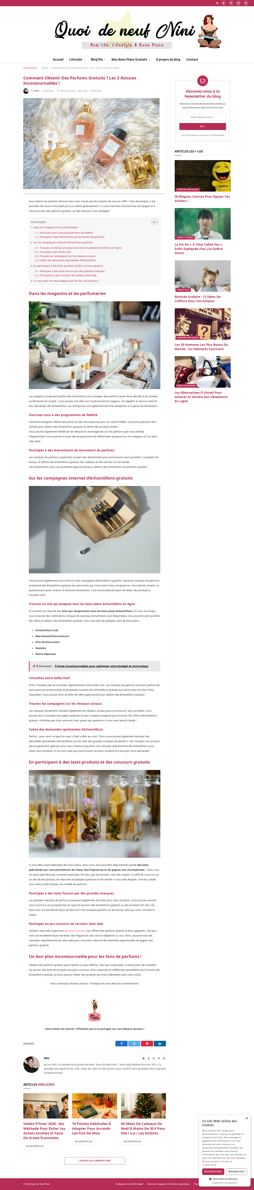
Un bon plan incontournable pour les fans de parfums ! (66, 280)
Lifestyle (75, 59)
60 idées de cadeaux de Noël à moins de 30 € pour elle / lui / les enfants (143, 1128)
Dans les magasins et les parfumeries (56, 227)
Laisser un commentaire (94, 1160)
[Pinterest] (11, 226)
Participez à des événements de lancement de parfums (72, 236)
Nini (36, 91)
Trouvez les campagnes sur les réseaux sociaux (68, 256)
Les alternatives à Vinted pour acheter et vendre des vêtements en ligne (201, 396)
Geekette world (185, 237)
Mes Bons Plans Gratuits (129, 59)
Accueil (58, 59)
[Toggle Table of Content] (153, 222)
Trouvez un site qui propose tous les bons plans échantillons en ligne (80, 247)
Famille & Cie (183, 290)
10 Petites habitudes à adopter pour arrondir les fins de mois (91, 1128)
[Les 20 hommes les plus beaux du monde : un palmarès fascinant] (203, 324)
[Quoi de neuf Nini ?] (127, 29)
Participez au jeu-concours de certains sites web (68, 275)
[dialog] (225, 1151)
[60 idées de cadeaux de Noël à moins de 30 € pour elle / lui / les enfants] (143, 1106)
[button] (224, 1179)
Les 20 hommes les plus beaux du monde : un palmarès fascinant (201, 346)
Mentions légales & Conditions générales (169, 1184)
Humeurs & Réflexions (188, 190)
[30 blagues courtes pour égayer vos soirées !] (203, 176)
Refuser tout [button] (236, 1171)
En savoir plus (35, 1146)
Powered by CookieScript (225, 1183)
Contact (192, 59)
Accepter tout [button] (213, 1171)
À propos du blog (168, 59)
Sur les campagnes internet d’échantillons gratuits (63, 242)
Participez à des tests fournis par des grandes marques (72, 271)
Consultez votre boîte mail (55, 252)
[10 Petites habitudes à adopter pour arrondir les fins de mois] (94, 1106)
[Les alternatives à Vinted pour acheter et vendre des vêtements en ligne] (203, 372)
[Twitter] (11, 218)
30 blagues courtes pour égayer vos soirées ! (202, 198)
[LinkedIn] (11, 234)
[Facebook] (11, 210)
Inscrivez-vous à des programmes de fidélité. (66, 232)
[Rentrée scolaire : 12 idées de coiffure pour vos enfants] (203, 276)
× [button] (246, 1118)
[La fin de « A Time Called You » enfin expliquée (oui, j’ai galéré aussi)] (203, 224)
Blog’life (97, 59)
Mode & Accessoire (186, 386)
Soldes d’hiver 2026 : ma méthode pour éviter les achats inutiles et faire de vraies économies (44, 1130)
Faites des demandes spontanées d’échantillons (68, 260)
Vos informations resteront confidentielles (202, 135)
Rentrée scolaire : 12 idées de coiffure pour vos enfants (198, 299)
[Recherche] (217, 3)
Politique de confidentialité (129, 1184)
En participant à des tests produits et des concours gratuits (68, 265)
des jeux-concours (75, 930)
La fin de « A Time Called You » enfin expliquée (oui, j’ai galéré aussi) (199, 248)
